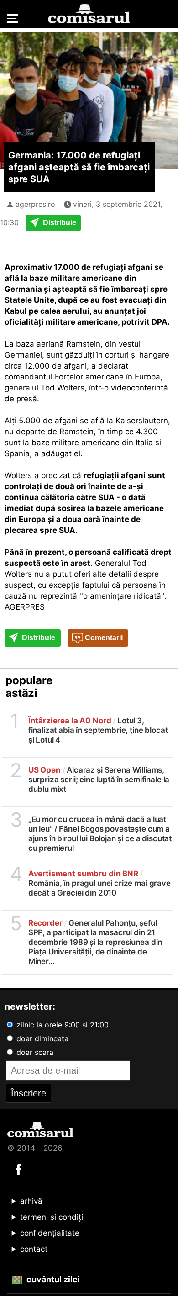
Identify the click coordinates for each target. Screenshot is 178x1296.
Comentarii (103, 638)
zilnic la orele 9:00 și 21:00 (61, 1024)
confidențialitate (49, 1233)
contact (33, 1249)
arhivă (31, 1201)
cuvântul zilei (52, 1279)
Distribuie (58, 223)
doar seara (33, 1052)
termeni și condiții (52, 1217)
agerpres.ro (35, 204)
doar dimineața (41, 1038)
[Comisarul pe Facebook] (18, 1169)
